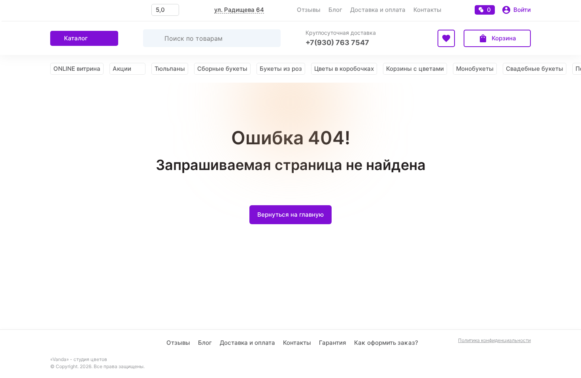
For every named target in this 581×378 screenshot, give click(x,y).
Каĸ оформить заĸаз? (386, 342)
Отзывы (309, 9)
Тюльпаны (170, 68)
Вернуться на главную (290, 214)
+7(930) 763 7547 (337, 42)
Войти (522, 9)
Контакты (427, 9)
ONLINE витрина (76, 68)
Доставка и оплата (378, 9)
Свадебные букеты (534, 68)
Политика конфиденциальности (494, 340)
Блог (335, 9)
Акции (122, 68)
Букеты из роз (281, 68)
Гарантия (332, 342)
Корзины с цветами (415, 68)
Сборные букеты (222, 68)
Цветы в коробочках (344, 68)
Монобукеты (475, 68)
